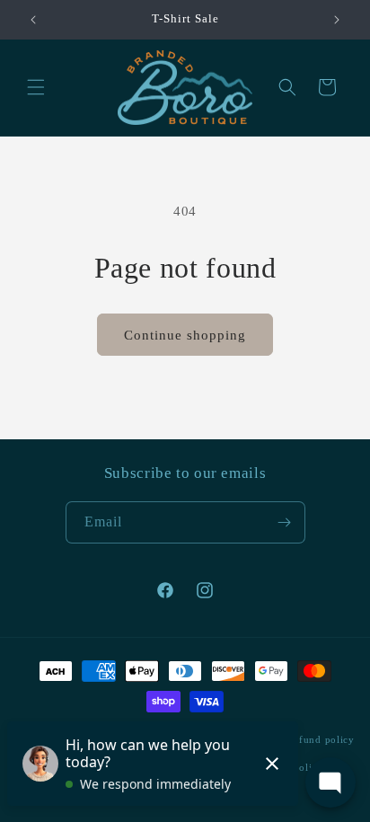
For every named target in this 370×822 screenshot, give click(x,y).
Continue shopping (185, 335)
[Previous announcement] (33, 20)
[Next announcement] (337, 20)
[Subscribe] (284, 522)
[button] (36, 87)
